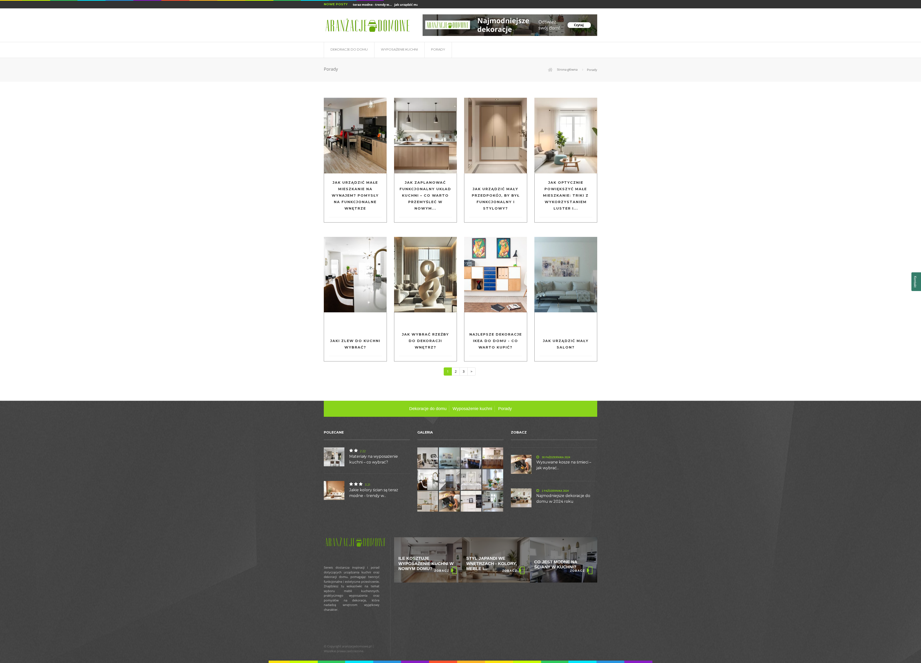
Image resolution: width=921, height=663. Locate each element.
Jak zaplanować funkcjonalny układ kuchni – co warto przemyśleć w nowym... (425, 195)
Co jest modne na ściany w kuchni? (487, 565)
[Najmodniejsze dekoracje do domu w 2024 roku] (510, 25)
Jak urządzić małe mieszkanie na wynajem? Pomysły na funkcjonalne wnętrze (355, 195)
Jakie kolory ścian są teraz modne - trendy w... (373, 493)
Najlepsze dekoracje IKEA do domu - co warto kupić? (495, 340)
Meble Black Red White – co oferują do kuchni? (562, 563)
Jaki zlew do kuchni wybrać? (355, 344)
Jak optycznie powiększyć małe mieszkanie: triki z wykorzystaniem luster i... (566, 195)
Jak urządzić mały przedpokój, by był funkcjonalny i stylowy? (496, 199)
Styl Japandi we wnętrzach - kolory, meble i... (423, 563)
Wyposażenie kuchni (399, 49)
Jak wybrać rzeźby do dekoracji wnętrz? (425, 340)
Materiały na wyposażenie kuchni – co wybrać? (373, 459)
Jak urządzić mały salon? (566, 344)
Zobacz (441, 570)
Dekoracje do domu (349, 49)
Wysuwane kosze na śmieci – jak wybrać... (563, 465)
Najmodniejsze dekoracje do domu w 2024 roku (563, 498)
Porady (438, 49)
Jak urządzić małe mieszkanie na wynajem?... (412, 4)
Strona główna (567, 69)
